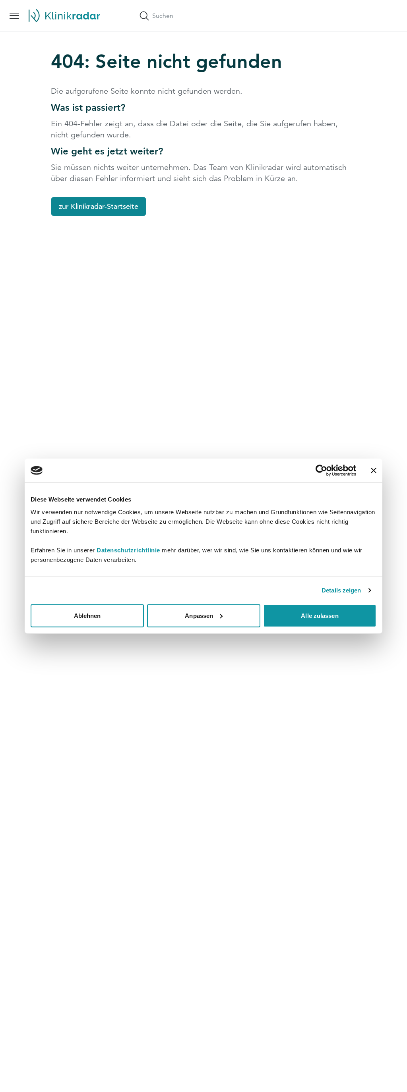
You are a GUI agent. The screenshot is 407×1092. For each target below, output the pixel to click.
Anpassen (199, 615)
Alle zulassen (319, 615)
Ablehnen (87, 615)
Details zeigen (341, 590)
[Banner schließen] (373, 470)
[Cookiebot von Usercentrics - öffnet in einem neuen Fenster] (321, 471)
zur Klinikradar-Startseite (98, 206)
